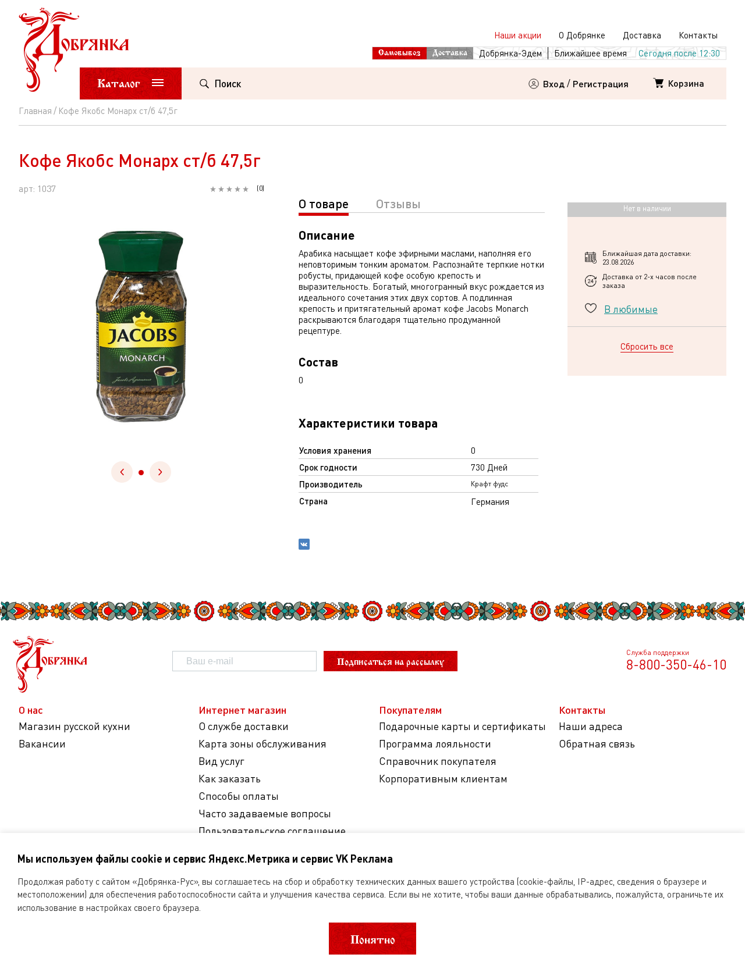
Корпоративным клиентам (443, 778)
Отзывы (398, 203)
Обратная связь (597, 744)
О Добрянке (582, 35)
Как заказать (229, 778)
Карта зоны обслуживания (262, 744)
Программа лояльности (435, 744)
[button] (141, 472)
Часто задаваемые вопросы (264, 813)
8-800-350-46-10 (676, 664)
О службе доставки (243, 726)
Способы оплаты (238, 796)
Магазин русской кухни (74, 726)
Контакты (698, 35)
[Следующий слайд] (160, 472)
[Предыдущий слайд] (122, 472)
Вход (554, 83)
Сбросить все (646, 346)
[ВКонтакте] (304, 546)
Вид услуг (221, 761)
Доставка (642, 35)
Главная (35, 110)
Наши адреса (591, 726)
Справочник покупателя (437, 761)
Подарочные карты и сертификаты (462, 726)
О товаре (324, 203)
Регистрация (601, 83)
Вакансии (42, 744)
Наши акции (517, 35)
